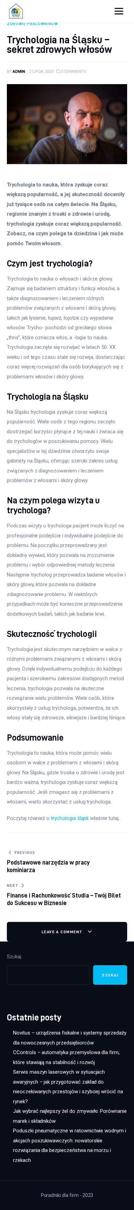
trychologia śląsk (70, 818)
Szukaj (14, 956)
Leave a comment (63, 931)
